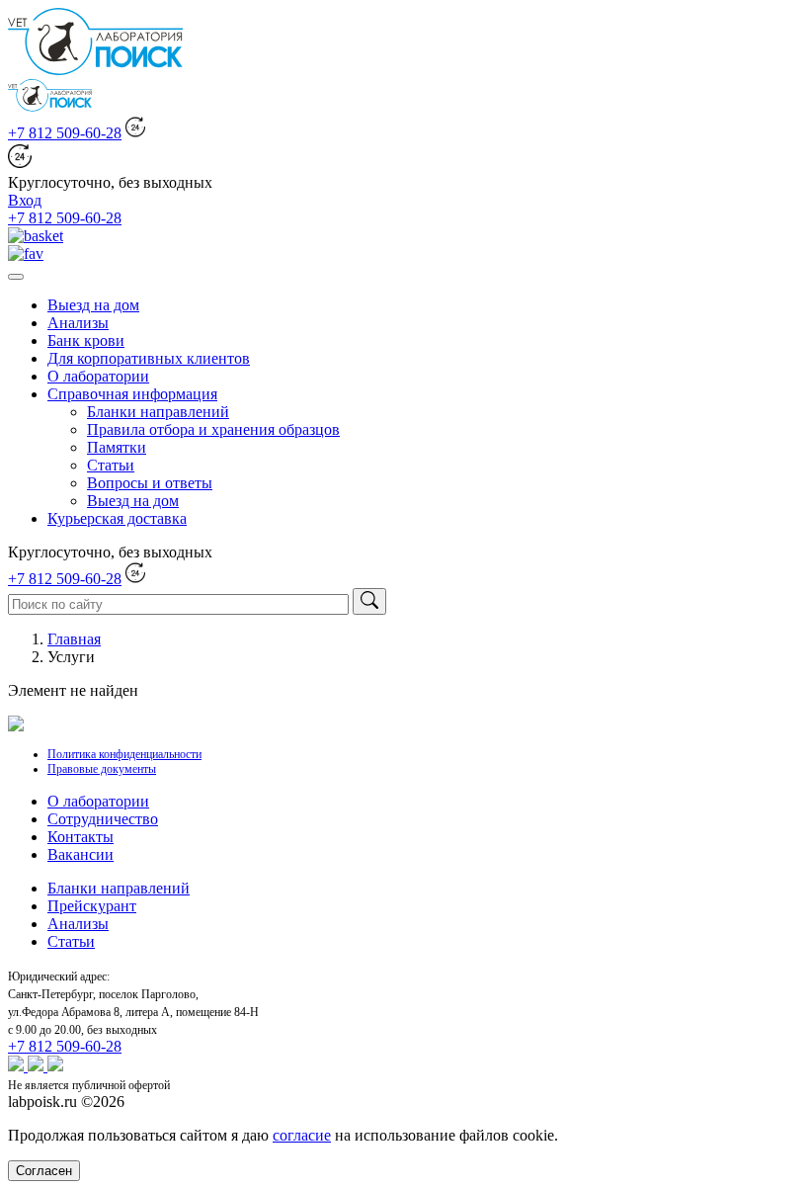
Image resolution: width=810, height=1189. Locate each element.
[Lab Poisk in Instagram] (37, 1066)
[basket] (35, 235)
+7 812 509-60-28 (65, 133)
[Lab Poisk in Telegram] (55, 1066)
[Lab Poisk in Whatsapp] (18, 1066)
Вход (24, 200)
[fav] (25, 253)
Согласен (44, 1170)
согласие (302, 1135)
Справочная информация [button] (132, 393)
